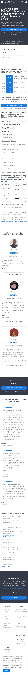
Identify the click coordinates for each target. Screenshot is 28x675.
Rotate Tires (5, 131)
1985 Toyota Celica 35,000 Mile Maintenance (15, 525)
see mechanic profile (14, 274)
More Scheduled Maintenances (13, 221)
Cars (7, 620)
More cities (5, 566)
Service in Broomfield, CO (10, 542)
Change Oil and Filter (8, 128)
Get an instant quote (14, 29)
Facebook (7, 649)
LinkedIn (7, 652)
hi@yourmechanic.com (19, 588)
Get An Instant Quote (14, 105)
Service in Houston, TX (9, 562)
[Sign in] (25, 2)
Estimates (7, 623)
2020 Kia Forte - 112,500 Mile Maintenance (14, 217)
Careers (7, 616)
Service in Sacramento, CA (10, 545)
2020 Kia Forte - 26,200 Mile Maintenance (14, 210)
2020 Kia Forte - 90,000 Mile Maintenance (14, 215)
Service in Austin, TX (8, 557)
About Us (7, 609)
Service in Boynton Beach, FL (11, 550)
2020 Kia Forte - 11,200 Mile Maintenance (14, 207)
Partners (7, 629)
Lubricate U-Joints (7, 134)
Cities (7, 618)
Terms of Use (21, 620)
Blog (7, 631)
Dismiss (6, 670)
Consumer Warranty (21, 609)
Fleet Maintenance (7, 613)
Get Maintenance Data (14, 62)
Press (7, 611)
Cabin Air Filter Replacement (11, 124)
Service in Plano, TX (8, 554)
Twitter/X (7, 654)
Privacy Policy (21, 613)
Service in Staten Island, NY (10, 552)
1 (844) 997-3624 (7, 588)
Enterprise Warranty (21, 611)
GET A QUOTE (14, 597)
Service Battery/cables (9, 141)
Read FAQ (14, 592)
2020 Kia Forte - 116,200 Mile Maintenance (14, 219)
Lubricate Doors (7, 137)
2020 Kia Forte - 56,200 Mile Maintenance (14, 212)
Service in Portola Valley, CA (10, 547)
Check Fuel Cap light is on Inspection (13, 172)
